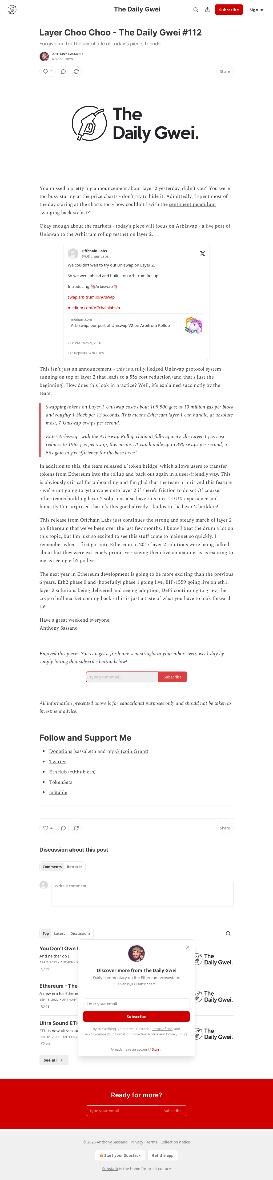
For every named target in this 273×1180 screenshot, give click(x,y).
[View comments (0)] (63, 71)
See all (50, 1060)
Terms (151, 1142)
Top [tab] (46, 933)
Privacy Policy (176, 1034)
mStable (58, 792)
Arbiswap (186, 226)
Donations (60, 751)
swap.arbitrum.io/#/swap (91, 297)
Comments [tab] (52, 866)
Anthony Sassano (67, 54)
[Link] (32, 737)
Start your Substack (122, 1155)
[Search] (195, 9)
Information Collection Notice (134, 1034)
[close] (187, 947)
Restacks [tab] (74, 866)
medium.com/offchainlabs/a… (95, 307)
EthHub (58, 772)
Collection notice (175, 1142)
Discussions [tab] (80, 933)
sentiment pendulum (192, 204)
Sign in (256, 9)
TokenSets (60, 782)
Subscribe (229, 9)
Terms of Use (162, 1028)
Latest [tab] (59, 933)
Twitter (57, 762)
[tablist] (62, 866)
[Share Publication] (207, 9)
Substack (110, 1168)
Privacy (137, 1142)
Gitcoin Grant (131, 751)
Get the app (163, 1155)
